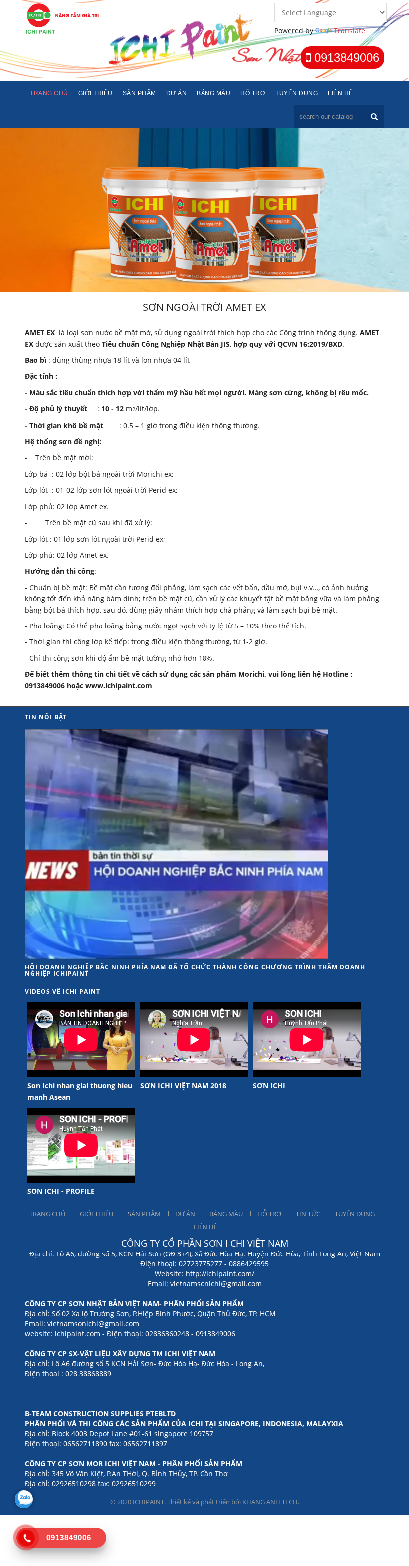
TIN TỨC (308, 1213)
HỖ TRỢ (269, 1213)
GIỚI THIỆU (96, 1213)
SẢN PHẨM (144, 1213)
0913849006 (345, 57)
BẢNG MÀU (226, 1213)
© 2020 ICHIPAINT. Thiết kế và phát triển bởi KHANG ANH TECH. (204, 1501)
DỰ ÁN (185, 1213)
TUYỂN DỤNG (355, 1213)
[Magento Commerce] (64, 17)
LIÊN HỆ (205, 1226)
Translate (349, 30)
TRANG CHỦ (47, 1213)
